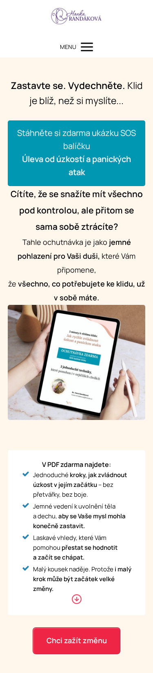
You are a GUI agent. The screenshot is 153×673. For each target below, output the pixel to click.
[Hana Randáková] (76, 18)
